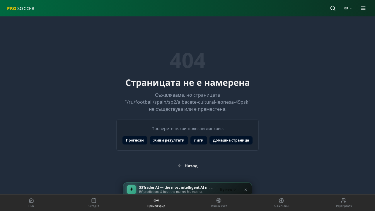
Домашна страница (231, 140)
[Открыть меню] (363, 8)
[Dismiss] (245, 189)
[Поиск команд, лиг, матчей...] (333, 8)
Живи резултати (169, 140)
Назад (191, 166)
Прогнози (135, 140)
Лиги (199, 140)
